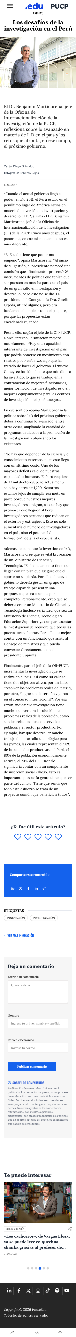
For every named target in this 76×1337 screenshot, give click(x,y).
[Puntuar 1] (17, 837)
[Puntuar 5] (58, 837)
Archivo (38, 13)
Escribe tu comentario (23, 977)
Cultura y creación (15, 1228)
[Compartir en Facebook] (28, 888)
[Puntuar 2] (28, 837)
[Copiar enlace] (44, 888)
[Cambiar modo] (60, 1332)
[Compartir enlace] (69, 1229)
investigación (44, 918)
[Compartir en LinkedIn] (36, 888)
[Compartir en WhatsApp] (13, 888)
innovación (16, 918)
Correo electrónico (21, 1040)
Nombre (13, 1015)
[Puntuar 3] (38, 837)
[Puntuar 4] (48, 837)
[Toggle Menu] (10, 6)
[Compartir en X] (21, 888)
